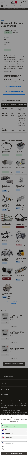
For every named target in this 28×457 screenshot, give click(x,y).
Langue (2, 446)
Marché (2, 440)
